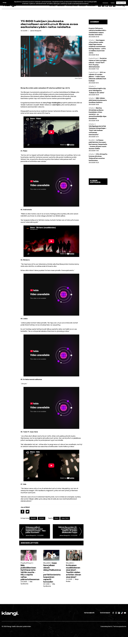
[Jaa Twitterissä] (27, 511)
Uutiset (41, 518)
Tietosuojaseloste (119, 626)
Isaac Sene (65, 518)
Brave (56, 518)
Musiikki (33, 518)
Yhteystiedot (105, 613)
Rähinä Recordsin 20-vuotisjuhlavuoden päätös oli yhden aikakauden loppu (67, 531)
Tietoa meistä (89, 613)
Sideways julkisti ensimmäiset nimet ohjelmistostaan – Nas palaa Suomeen (36, 531)
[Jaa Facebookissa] (22, 511)
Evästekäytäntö (106, 626)
